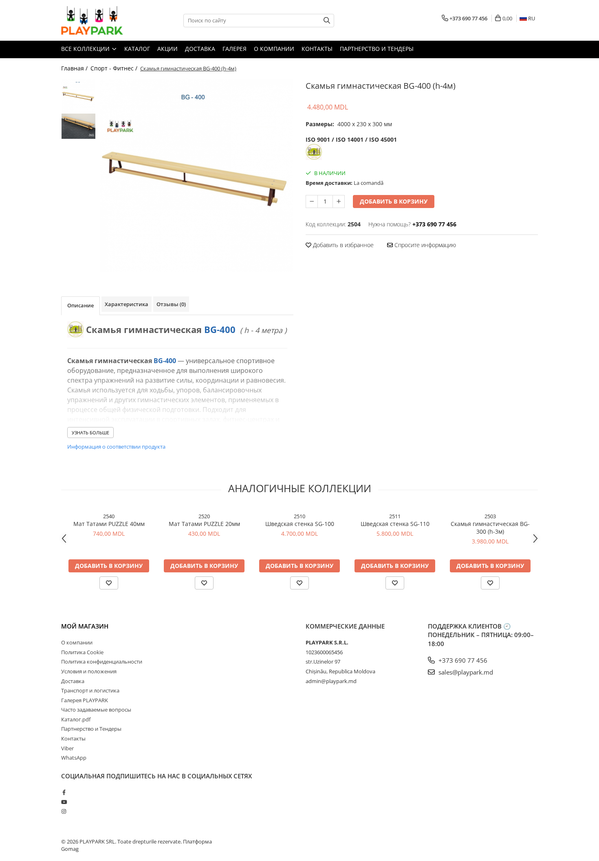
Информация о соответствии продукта (116, 446)
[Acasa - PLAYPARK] (102, 20)
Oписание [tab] (80, 305)
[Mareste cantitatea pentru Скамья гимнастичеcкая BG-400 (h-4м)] (339, 201)
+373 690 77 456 (462, 660)
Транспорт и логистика (90, 690)
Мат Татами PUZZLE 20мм (204, 524)
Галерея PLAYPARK (84, 700)
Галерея (234, 49)
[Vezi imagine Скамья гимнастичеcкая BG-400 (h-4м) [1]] (78, 126)
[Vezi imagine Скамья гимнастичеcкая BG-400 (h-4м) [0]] (78, 96)
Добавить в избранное (342, 245)
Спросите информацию (424, 245)
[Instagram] (63, 811)
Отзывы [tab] (171, 304)
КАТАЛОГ (137, 49)
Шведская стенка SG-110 (395, 524)
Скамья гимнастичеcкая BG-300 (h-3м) (490, 527)
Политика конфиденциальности (101, 661)
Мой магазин (84, 626)
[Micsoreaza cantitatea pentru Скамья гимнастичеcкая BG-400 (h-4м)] (312, 201)
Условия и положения (89, 671)
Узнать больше (90, 432)
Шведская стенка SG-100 (299, 524)
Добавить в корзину (393, 201)
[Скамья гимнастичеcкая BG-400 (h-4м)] (196, 175)
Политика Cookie (82, 652)
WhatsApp (73, 757)
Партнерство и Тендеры (377, 49)
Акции (167, 49)
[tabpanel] (196, 175)
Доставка (200, 49)
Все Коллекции (86, 49)
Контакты (317, 49)
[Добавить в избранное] (108, 582)
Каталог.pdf (75, 719)
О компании (274, 49)
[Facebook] (63, 792)
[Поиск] (326, 20)
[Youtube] (63, 802)
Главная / (75, 68)
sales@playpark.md (465, 672)
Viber (67, 748)
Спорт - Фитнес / (114, 68)
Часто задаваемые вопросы (96, 709)
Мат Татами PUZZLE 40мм (109, 524)
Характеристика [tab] (126, 304)
